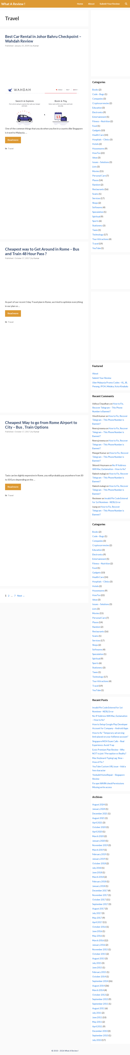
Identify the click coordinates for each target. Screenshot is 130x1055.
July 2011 (96, 1012)
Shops (95, 203)
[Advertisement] (44, 65)
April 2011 (97, 1026)
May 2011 (97, 1022)
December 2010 (100, 1031)
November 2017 (100, 895)
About (91, 3)
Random (96, 184)
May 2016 (97, 935)
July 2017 (96, 913)
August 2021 (98, 818)
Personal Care (99, 175)
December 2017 (100, 890)
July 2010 (96, 1040)
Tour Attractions (100, 239)
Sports (95, 221)
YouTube (96, 248)
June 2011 (97, 1017)
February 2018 (99, 881)
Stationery (97, 225)
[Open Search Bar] (126, 4)
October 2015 (99, 954)
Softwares (97, 207)
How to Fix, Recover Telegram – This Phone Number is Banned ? (108, 407)
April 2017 (97, 922)
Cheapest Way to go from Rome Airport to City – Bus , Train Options (41, 424)
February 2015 (99, 972)
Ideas (95, 157)
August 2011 (98, 1008)
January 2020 (98, 840)
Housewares (98, 148)
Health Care (98, 135)
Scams (95, 194)
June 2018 (97, 872)
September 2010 (100, 1035)
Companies (97, 98)
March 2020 (98, 836)
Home (80, 3)
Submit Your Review (110, 3)
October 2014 (99, 976)
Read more (13, 140)
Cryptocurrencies (100, 103)
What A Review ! (13, 4)
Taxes (95, 230)
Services (96, 198)
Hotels (95, 144)
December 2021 (100, 813)
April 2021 (97, 822)
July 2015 (96, 963)
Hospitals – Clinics (101, 139)
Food (94, 126)
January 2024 (98, 809)
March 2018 (98, 877)
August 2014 (98, 985)
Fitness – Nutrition (101, 121)
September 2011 (100, 1003)
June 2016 (97, 931)
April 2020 (97, 831)
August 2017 (98, 908)
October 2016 (99, 926)
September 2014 (100, 981)
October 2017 (99, 899)
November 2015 (100, 949)
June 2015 (97, 967)
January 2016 (98, 945)
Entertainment (99, 117)
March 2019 (98, 849)
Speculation (97, 212)
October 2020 (99, 827)
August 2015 (98, 958)
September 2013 (100, 999)
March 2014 (98, 990)
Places (95, 180)
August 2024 (98, 804)
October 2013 (99, 994)
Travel (10, 148)
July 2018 (96, 868)
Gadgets (96, 130)
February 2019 (99, 854)
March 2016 (98, 940)
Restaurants (98, 189)
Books (95, 89)
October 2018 (99, 863)
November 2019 (100, 845)
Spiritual (96, 216)
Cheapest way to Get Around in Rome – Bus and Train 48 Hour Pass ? (42, 251)
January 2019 (98, 859)
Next (21, 595)
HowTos (96, 153)
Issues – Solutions (100, 162)
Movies (95, 171)
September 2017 (100, 904)
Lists (94, 166)
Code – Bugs (98, 94)
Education (97, 107)
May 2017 (97, 917)
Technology (97, 234)
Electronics (97, 112)
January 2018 (98, 886)
